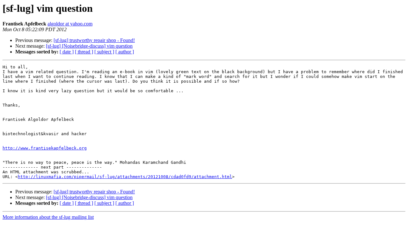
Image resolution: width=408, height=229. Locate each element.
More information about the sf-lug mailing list (48, 217)
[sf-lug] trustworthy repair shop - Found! (94, 40)
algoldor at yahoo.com (69, 23)
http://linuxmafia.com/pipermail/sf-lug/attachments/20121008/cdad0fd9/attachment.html (125, 176)
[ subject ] (104, 51)
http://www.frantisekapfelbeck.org (45, 148)
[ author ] (124, 51)
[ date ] (67, 51)
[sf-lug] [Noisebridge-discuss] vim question (89, 46)
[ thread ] (84, 51)
